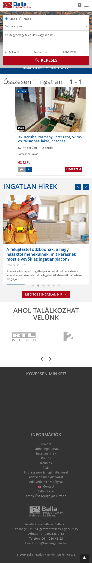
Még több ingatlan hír (44, 294)
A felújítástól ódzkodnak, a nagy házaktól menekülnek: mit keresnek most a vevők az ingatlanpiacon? (41, 254)
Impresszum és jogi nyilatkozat (46, 472)
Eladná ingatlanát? (46, 449)
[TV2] (68, 337)
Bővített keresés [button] (34, 68)
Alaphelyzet (59, 68)
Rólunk (46, 458)
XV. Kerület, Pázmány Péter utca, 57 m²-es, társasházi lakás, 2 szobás (50, 139)
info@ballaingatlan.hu (51, 543)
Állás (46, 468)
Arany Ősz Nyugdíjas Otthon (46, 496)
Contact (48, 486)
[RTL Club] (24, 337)
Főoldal (46, 444)
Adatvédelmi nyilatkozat (46, 477)
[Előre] (86, 187)
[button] (84, 558)
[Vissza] (78, 187)
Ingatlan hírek (30, 186)
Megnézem (73, 169)
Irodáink (46, 463)
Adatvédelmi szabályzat (46, 482)
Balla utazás (46, 491)
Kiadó (27, 19)
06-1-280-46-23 (52, 538)
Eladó (13, 19)
